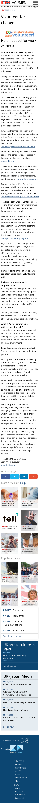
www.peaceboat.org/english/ (14, 238)
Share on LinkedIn (24, 476)
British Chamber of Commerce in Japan (5, 2)
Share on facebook (5, 476)
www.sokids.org (8, 161)
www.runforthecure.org (27, 179)
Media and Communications (14, 623)
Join (16, 788)
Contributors (20, 768)
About (17, 781)
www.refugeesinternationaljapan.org (18, 146)
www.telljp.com (8, 465)
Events (18, 791)
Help (3, 10)
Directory (19, 795)
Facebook (22, 740)
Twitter (27, 740)
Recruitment (15, 615)
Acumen (19, 2)
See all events (9, 666)
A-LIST (18, 771)
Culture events (21, 778)
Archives (18, 764)
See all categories (11, 636)
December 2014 (11, 10)
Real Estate (14, 630)
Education (14, 610)
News (17, 774)
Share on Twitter (14, 476)
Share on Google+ (33, 476)
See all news (9, 726)
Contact (18, 798)
